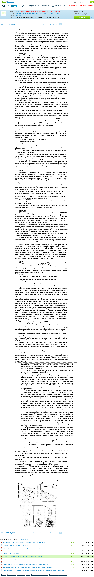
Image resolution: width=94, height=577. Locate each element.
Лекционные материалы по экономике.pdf (15, 562)
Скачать (82, 17)
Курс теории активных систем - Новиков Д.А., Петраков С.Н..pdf (22, 548)
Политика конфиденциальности (58, 575)
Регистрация (10, 2)
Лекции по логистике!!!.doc (11, 553)
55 (71, 567)
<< (2, 24)
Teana (18, 11)
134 (71, 553)
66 (71, 548)
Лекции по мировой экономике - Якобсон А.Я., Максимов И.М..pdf (23, 556)
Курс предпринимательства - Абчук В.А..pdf (16, 545)
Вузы (23, 6)
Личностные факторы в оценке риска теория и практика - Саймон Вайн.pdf (25, 564)
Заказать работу (86, 6)
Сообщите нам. (57, 11)
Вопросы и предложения (23, 575)
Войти (4, 2)
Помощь (3, 575)
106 (71, 545)
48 (71, 542)
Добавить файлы (59, 6)
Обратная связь (11, 575)
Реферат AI (73, 6)
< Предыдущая (9, 24)
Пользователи (43, 6)
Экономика (19, 15)
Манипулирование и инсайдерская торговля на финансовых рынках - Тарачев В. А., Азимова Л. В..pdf (34, 570)
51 (71, 559)
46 (71, 570)
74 (71, 550)
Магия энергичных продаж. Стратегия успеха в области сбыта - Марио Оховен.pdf (28, 567)
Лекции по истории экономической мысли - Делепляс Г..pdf (21, 550)
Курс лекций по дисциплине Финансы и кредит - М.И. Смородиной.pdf (24, 542)
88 (71, 562)
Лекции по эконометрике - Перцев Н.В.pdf (15, 559)
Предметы (32, 6)
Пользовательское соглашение (39, 575)
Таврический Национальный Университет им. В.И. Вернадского (37, 13)
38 (71, 556)
